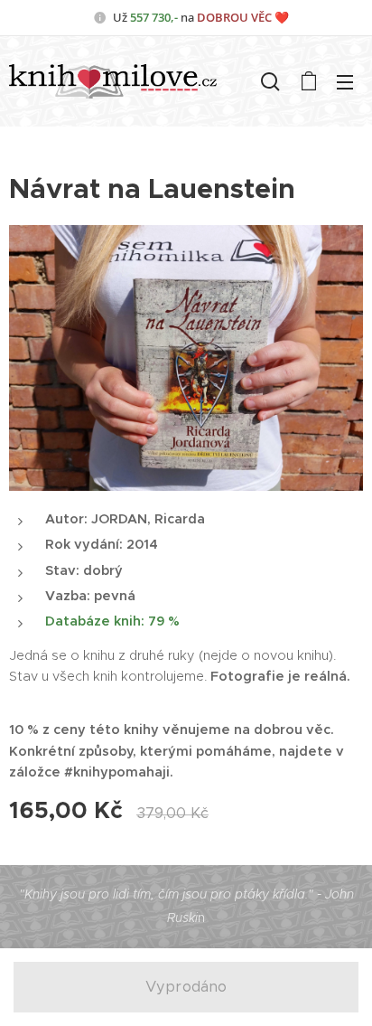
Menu (345, 81)
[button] (270, 81)
